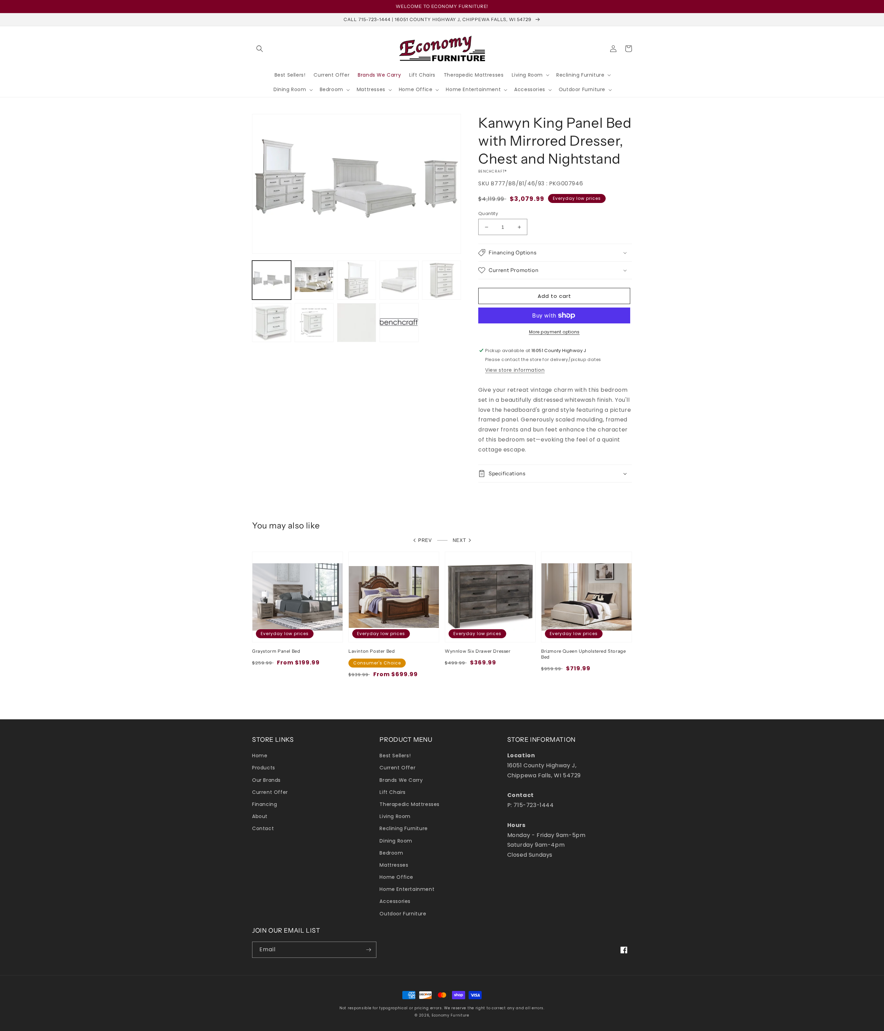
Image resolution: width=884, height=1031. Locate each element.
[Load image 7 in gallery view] (314, 322)
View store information (515, 370)
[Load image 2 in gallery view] (314, 280)
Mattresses (393, 865)
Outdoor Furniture (402, 913)
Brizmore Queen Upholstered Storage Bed (583, 654)
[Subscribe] (368, 950)
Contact (263, 828)
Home (259, 755)
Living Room (395, 816)
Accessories (395, 901)
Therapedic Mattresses (409, 804)
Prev (425, 540)
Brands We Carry (401, 780)
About (260, 816)
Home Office (396, 877)
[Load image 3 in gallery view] (356, 280)
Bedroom (391, 852)
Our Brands (266, 780)
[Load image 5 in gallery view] (441, 280)
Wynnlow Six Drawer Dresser (478, 651)
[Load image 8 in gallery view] (356, 322)
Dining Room (395, 840)
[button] (259, 48)
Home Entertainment (406, 889)
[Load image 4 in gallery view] (399, 280)
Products (263, 767)
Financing (264, 804)
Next (459, 540)
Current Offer (270, 792)
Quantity (488, 213)
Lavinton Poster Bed (371, 651)
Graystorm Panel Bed (276, 651)
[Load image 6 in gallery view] (271, 322)
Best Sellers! (395, 755)
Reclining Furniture (403, 828)
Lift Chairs (392, 792)
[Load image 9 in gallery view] (399, 322)
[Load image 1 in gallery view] (271, 280)
